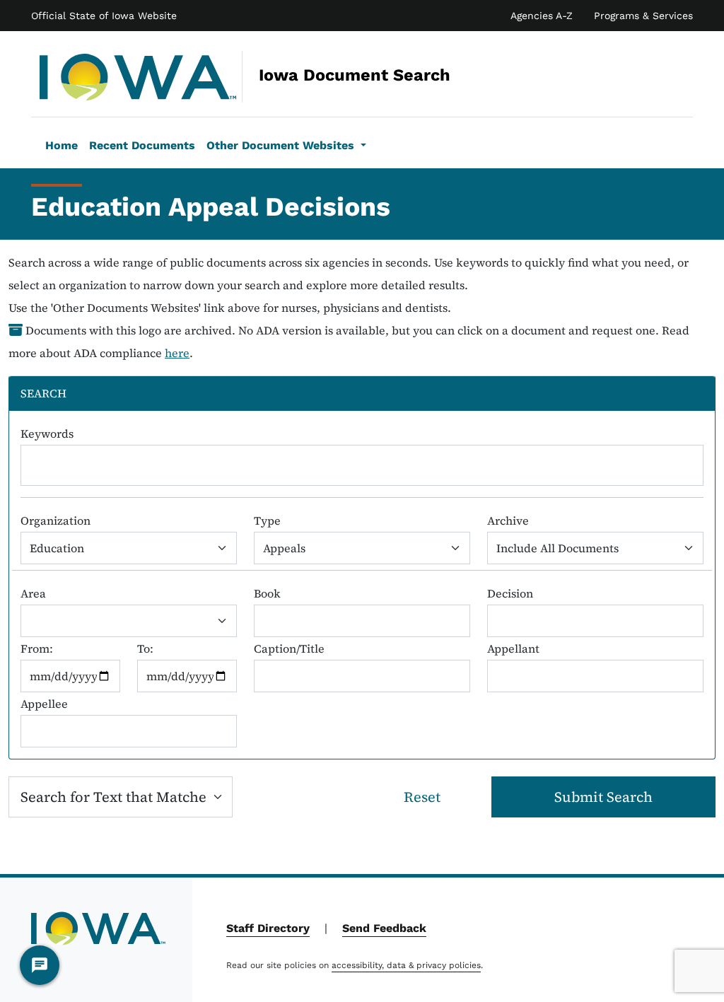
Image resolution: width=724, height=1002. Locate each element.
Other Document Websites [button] (282, 145)
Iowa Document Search (259, 75)
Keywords (47, 433)
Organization (55, 520)
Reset (422, 797)
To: (145, 648)
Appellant (513, 648)
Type (267, 520)
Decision (510, 593)
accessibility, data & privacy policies (406, 965)
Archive (508, 520)
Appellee (44, 703)
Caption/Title (289, 648)
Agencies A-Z (541, 15)
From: (37, 648)
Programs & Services (643, 15)
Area (33, 593)
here (177, 353)
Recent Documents (142, 145)
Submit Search (603, 797)
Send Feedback (384, 928)
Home (61, 145)
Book (267, 593)
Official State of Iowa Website (104, 15)
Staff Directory (268, 928)
